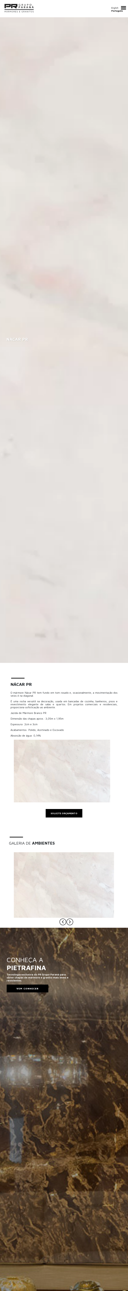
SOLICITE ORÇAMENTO (64, 813)
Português (117, 10)
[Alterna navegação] (123, 7)
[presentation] (63, 922)
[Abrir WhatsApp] (120, 1283)
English (114, 7)
